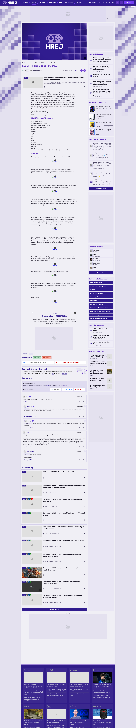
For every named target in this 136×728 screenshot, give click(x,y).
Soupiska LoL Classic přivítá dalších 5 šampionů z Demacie (101, 696)
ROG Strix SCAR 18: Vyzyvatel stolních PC (58, 472)
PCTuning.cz (93, 358)
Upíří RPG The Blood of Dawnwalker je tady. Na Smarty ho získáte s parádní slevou (33, 686)
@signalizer (29, 423)
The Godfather (29, 62)
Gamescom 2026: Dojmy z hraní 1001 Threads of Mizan (63, 540)
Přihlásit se (129, 2)
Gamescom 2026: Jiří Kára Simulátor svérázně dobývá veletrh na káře (63, 528)
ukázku (64, 373)
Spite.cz (92, 367)
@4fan (26, 409)
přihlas (48, 385)
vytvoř (65, 385)
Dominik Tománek (49, 546)
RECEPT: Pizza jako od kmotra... (49, 62)
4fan (27, 397)
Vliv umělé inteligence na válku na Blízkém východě (98, 356)
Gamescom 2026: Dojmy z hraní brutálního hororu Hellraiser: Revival (61, 583)
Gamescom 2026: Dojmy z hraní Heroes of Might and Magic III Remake (62, 569)
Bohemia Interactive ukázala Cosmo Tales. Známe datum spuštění (32, 699)
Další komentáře (101, 188)
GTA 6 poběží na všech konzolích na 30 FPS (97, 379)
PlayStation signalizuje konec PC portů (97, 386)
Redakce (48, 86)
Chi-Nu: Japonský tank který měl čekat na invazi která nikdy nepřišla (98, 371)
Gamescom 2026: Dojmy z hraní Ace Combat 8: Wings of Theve (64, 514)
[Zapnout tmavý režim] (121, 2)
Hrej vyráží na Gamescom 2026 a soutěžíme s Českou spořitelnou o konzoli (64, 79)
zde (53, 373)
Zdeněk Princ (30, 451)
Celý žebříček (101, 273)
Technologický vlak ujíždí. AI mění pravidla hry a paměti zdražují (56, 690)
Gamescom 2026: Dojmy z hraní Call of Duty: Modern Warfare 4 (62, 500)
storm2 (28, 432)
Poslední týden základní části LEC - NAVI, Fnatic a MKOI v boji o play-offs (102, 686)
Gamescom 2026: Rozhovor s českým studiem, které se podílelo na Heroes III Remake (64, 487)
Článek (37, 62)
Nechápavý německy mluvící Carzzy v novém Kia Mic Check (101, 691)
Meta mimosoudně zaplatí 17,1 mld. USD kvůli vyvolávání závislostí (78, 722)
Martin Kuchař (48, 492)
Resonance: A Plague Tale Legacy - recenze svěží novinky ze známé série (33, 692)
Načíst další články (54, 609)
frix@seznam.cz (37, 70)
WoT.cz (92, 375)
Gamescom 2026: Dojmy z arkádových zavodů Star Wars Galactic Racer (62, 555)
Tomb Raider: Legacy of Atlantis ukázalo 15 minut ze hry (98, 363)
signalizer (29, 406)
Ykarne (29, 421)
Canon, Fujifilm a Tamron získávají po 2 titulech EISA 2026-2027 (102, 722)
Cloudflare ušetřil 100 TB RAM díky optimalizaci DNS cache (55, 694)
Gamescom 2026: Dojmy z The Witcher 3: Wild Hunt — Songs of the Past (62, 596)
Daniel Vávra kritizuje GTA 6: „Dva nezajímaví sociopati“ (56, 721)
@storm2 (27, 454)
